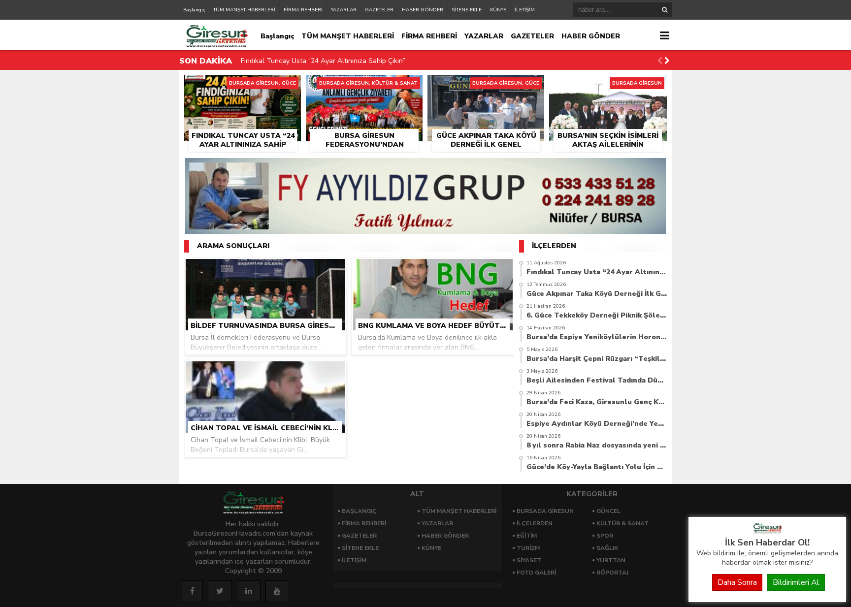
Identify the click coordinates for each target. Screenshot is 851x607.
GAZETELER (379, 9)
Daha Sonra (737, 582)
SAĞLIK (607, 548)
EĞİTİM (527, 536)
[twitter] (220, 591)
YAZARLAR (344, 9)
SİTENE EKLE (467, 9)
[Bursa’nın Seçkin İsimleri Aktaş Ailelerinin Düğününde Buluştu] (608, 86)
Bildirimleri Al (796, 582)
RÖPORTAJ (612, 572)
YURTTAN (610, 560)
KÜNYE (498, 9)
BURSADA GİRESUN (545, 511)
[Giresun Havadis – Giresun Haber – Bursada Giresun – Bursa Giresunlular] (767, 531)
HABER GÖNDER (422, 9)
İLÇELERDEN (535, 523)
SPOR (604, 536)
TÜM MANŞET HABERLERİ (244, 9)
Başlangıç (194, 9)
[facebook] (192, 591)
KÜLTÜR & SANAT (622, 523)
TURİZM (528, 548)
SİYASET (529, 560)
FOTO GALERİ (536, 572)
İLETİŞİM (525, 9)
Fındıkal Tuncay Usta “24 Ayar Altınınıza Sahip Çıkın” (323, 60)
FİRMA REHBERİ (303, 9)
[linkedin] (249, 591)
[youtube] (277, 591)
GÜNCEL (608, 511)
